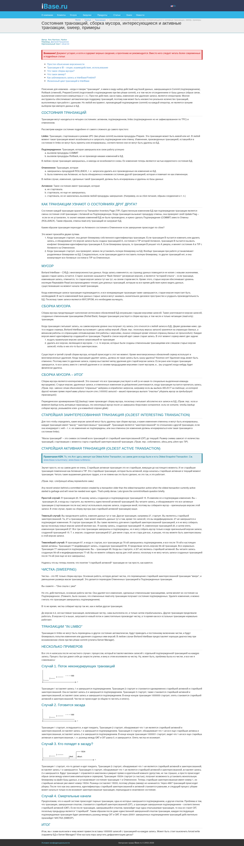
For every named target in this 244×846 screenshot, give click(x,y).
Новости (140, 14)
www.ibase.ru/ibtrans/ (79, 459)
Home (78, 19)
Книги (129, 14)
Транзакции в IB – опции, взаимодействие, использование (77, 67)
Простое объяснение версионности (65, 64)
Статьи (117, 14)
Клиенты (61, 14)
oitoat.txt (65, 44)
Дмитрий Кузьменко (60, 42)
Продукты (102, 14)
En (174, 5)
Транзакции (100, 19)
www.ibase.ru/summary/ (55, 459)
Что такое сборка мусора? (61, 70)
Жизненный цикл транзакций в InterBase (68, 80)
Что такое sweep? (56, 74)
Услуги (73, 14)
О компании (47, 14)
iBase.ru (55, 6)
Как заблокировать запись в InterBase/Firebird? (71, 77)
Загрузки (87, 14)
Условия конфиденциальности (56, 843)
